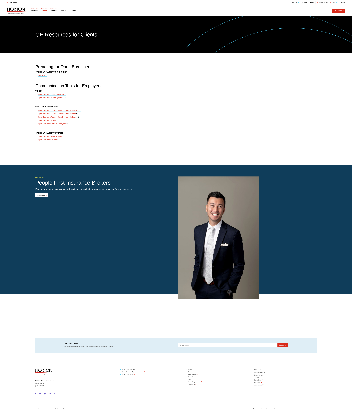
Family (53, 10)
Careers (311, 2)
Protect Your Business (128, 369)
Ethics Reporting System (263, 408)
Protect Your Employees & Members (133, 372)
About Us (294, 2)
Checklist (42, 75)
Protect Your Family (128, 374)
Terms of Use (301, 408)
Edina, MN (257, 382)
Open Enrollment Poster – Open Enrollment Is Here (58, 114)
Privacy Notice (292, 408)
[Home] (17, 11)
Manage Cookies (312, 408)
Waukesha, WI (258, 385)
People (44, 10)
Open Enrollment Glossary (48, 140)
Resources (64, 11)
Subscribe (282, 345)
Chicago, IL (257, 377)
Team (189, 379)
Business (34, 10)
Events (73, 11)
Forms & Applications (194, 382)
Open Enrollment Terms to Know (51, 136)
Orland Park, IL (258, 375)
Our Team (304, 2)
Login (333, 2)
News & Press (192, 374)
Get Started (338, 11)
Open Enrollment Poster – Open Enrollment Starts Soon (59, 110)
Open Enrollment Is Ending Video (51, 98)
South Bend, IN (258, 380)
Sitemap (252, 408)
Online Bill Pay (323, 2)
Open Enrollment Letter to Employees (52, 124)
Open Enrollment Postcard (48, 120)
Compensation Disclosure (279, 408)
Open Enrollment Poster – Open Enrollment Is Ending (58, 117)
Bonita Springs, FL (259, 372)
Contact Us (41, 195)
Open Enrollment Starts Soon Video (52, 94)
